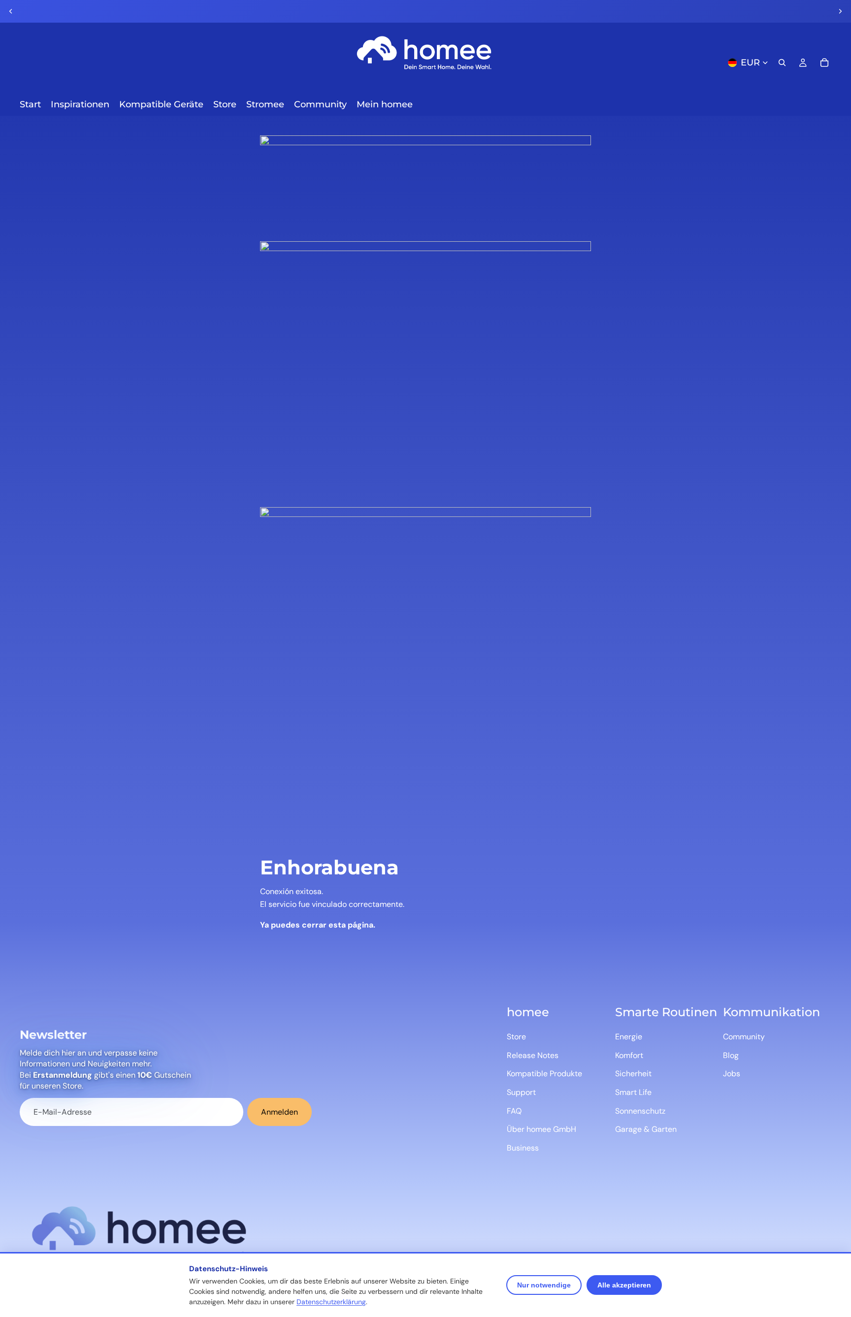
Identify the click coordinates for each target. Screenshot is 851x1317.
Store (516, 1036)
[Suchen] (782, 62)
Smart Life (633, 1092)
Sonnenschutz (640, 1111)
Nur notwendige (544, 1285)
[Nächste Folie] (840, 11)
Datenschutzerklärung (331, 1301)
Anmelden (279, 1112)
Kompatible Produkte (544, 1073)
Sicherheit (633, 1073)
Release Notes (532, 1055)
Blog (731, 1055)
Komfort (629, 1055)
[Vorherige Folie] (11, 11)
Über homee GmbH (541, 1129)
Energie (628, 1036)
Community (744, 1036)
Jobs (731, 1073)
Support (521, 1092)
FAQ (514, 1111)
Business (523, 1148)
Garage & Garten (646, 1129)
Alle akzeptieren (624, 1285)
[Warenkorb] (824, 62)
